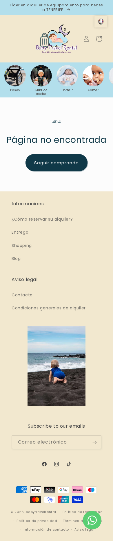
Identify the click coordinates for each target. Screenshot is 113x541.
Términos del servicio (82, 520)
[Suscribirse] (94, 442)
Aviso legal (84, 529)
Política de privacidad (37, 520)
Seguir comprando (56, 163)
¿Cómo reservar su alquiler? (42, 219)
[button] (101, 21)
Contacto (22, 295)
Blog (16, 258)
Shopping (22, 245)
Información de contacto (46, 529)
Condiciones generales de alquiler (49, 308)
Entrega (20, 232)
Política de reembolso (83, 511)
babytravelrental (41, 511)
